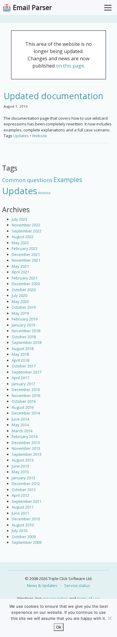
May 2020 (20, 301)
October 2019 (24, 307)
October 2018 (24, 336)
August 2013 (23, 460)
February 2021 (25, 278)
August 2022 (23, 236)
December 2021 (26, 254)
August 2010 (23, 525)
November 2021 (26, 260)
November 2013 (26, 448)
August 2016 (23, 407)
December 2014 (26, 413)
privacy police (55, 598)
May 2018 (20, 354)
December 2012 (26, 483)
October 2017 (24, 366)
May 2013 (20, 472)
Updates (19, 191)
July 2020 (19, 295)
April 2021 (20, 272)
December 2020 (26, 283)
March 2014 (22, 431)
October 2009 (24, 536)
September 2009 (26, 542)
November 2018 (26, 330)
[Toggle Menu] (108, 7)
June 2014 (20, 419)
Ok (58, 627)
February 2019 (25, 319)
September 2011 (26, 501)
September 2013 (26, 454)
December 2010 (26, 519)
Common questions (27, 180)
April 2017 (20, 377)
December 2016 (26, 389)
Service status (77, 585)
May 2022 (20, 242)
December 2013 (26, 442)
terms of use (88, 598)
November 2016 (26, 395)
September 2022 (26, 231)
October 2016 (24, 401)
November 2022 (26, 225)
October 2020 (24, 289)
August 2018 (23, 348)
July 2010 (19, 530)
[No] (109, 618)
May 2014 (20, 424)
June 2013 (20, 466)
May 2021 (20, 266)
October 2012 (24, 489)
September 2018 (26, 342)
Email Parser (32, 7)
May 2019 (20, 313)
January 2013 (23, 478)
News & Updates (42, 585)
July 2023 (19, 219)
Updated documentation (53, 96)
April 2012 (20, 495)
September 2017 (26, 372)
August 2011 (23, 507)
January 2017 (23, 383)
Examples (67, 179)
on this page (70, 65)
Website (44, 193)
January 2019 (23, 325)
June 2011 (20, 513)
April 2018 (20, 360)
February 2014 (25, 436)
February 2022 (25, 248)
